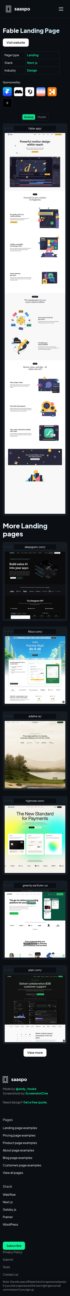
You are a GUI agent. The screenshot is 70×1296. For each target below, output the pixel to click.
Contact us (10, 1274)
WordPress (10, 1224)
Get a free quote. (35, 1102)
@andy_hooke (26, 1089)
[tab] (28, 117)
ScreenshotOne (36, 1093)
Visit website (16, 42)
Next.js (8, 1202)
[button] (60, 8)
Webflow (9, 1194)
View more (35, 1053)
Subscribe (14, 1246)
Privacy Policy (12, 1252)
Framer (8, 1217)
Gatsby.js (9, 1209)
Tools (6, 1267)
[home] (18, 9)
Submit (8, 1259)
